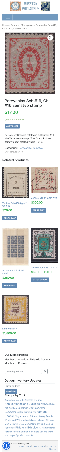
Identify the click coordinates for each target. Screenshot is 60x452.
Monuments (30, 424)
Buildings (23, 407)
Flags (18, 416)
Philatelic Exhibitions (28, 427)
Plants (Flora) (48, 427)
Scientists (34, 431)
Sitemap (52, 449)
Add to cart (12, 126)
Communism (30, 412)
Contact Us (51, 446)
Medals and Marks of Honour (40, 420)
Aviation (13, 408)
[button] (50, 37)
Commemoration (14, 411)
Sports (19, 435)
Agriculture (10, 400)
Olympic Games (45, 424)
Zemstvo (15, 25)
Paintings (10, 427)
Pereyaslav (28, 25)
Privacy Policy (38, 446)
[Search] (45, 371)
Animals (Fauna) (33, 400)
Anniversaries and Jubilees (22, 403)
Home (5, 25)
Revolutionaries (20, 431)
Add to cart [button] (10, 218)
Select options (40, 280)
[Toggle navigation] (8, 17)
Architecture (47, 403)
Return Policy (25, 446)
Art (6, 407)
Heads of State (29, 416)
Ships (12, 435)
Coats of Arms (37, 407)
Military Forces (17, 424)
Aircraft (20, 400)
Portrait (8, 431)
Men (7, 424)
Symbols (28, 435)
